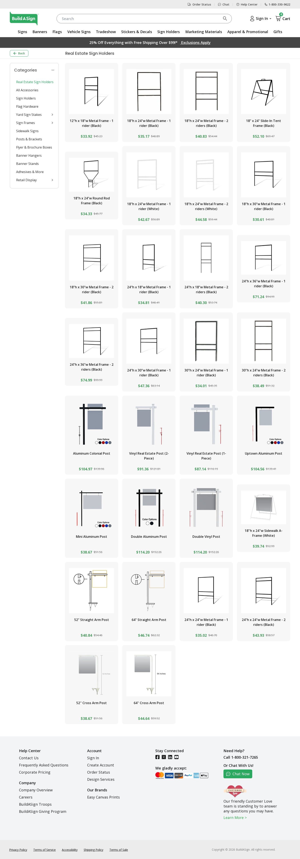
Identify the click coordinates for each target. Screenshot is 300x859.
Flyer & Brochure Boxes (34, 147)
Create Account (100, 765)
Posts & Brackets (29, 139)
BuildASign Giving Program (42, 811)
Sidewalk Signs (27, 131)
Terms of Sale (118, 850)
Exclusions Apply (195, 42)
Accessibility (70, 850)
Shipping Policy (93, 850)
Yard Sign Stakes (29, 114)
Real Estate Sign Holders (34, 82)
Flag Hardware (27, 106)
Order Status (201, 4)
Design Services (100, 779)
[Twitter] (164, 757)
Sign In (93, 757)
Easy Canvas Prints (103, 797)
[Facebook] (157, 757)
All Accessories (27, 90)
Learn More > (235, 817)
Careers (25, 797)
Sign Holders (26, 98)
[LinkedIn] (170, 757)
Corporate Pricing (34, 772)
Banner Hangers (29, 155)
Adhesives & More (30, 172)
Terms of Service (44, 850)
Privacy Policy (18, 850)
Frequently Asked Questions (43, 765)
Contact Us (29, 757)
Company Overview (36, 789)
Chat (225, 4)
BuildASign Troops (35, 804)
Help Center (249, 4)
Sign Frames (25, 123)
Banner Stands (27, 163)
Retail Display (26, 180)
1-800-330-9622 (279, 4)
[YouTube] (176, 757)
